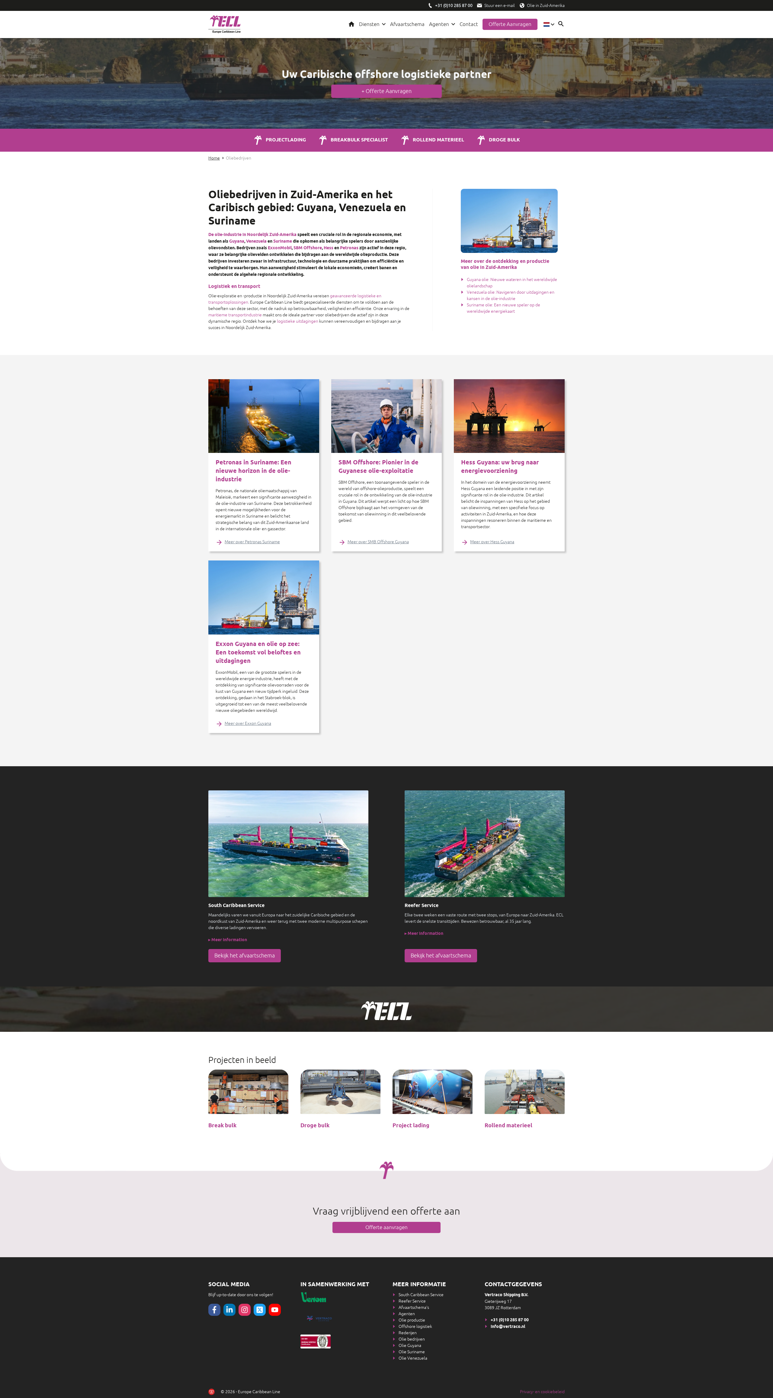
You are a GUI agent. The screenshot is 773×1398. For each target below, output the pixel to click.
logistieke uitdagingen (297, 321)
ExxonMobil (280, 248)
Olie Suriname (412, 1351)
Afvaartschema (407, 24)
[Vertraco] (340, 1318)
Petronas (349, 248)
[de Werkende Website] (211, 1392)
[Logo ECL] (224, 24)
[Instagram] (245, 1310)
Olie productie (412, 1320)
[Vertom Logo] (340, 1297)
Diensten (369, 24)
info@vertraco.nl (508, 1327)
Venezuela (256, 241)
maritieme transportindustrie (235, 314)
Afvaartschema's (414, 1307)
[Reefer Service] (485, 843)
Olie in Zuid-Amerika (546, 5)
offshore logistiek (400, 75)
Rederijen (408, 1332)
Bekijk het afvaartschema (244, 955)
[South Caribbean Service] (288, 843)
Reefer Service (412, 1301)
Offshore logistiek (415, 1326)
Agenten (439, 24)
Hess (328, 248)
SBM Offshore (307, 248)
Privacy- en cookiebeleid (542, 1391)
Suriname (282, 241)
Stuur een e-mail (499, 5)
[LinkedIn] (229, 1310)
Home (351, 24)
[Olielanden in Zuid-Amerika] (522, 5)
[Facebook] (214, 1310)
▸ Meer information (227, 940)
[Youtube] (275, 1310)
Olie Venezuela (413, 1358)
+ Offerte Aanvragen (386, 91)
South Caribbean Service (421, 1294)
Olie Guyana (410, 1345)
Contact (469, 24)
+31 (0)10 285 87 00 (510, 1320)
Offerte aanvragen (510, 24)
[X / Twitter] (260, 1310)
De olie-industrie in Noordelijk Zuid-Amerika (252, 235)
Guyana (236, 241)
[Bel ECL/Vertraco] (430, 5)
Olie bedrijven (412, 1339)
